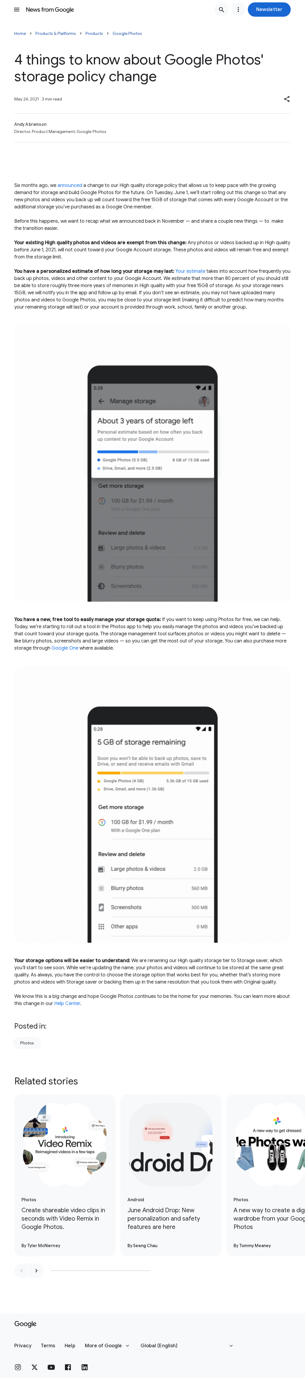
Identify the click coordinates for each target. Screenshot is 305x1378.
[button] (269, 9)
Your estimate (190, 271)
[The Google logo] (25, 1324)
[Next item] (36, 1271)
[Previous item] (21, 1271)
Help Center (67, 1004)
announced (69, 185)
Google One (65, 648)
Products (94, 33)
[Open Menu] (17, 9)
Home (20, 33)
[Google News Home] (50, 9)
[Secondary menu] (238, 9)
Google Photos (127, 33)
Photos (27, 1043)
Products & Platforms (55, 33)
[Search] (221, 9)
